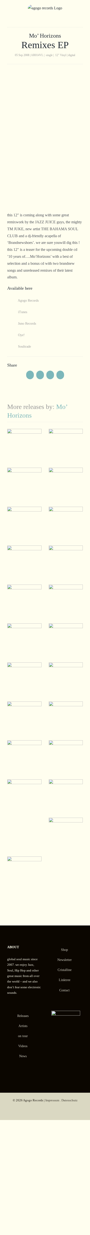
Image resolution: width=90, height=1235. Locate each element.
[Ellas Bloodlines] (24, 549)
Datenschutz (69, 1100)
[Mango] (66, 471)
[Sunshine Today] (66, 783)
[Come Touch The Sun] (24, 860)
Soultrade (24, 346)
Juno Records (26, 323)
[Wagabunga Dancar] (66, 549)
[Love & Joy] (66, 432)
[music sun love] (66, 588)
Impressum (52, 1100)
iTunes (22, 312)
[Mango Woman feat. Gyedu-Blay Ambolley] (24, 510)
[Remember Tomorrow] (66, 821)
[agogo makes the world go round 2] (24, 432)
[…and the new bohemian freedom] (24, 743)
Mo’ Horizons (45, 36)
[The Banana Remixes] (66, 627)
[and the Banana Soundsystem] (24, 666)
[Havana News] (24, 471)
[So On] (66, 666)
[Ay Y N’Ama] (24, 783)
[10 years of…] (66, 705)
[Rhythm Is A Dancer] (24, 588)
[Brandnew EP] (24, 705)
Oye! (21, 335)
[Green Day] (66, 743)
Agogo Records (28, 300)
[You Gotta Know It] (24, 627)
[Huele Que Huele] (66, 510)
